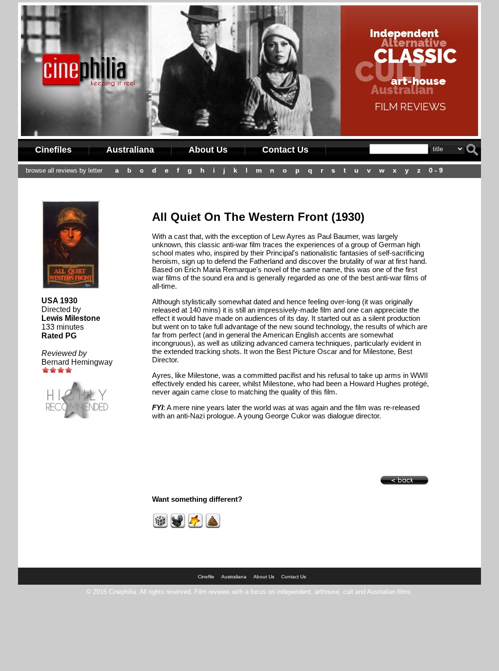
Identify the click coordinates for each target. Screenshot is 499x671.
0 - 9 (436, 170)
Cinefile (206, 576)
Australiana (130, 150)
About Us (208, 150)
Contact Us (285, 150)
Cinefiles (53, 150)
